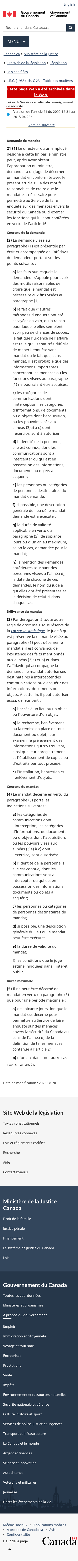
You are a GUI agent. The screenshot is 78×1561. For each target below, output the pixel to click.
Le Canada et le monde (21, 1443)
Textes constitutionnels (21, 1123)
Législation (58, 63)
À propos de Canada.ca (25, 1529)
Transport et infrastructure (24, 1433)
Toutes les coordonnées (22, 1295)
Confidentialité (18, 1534)
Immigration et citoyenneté (24, 1336)
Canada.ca (12, 54)
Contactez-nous (15, 1172)
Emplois (9, 1326)
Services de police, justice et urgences (32, 1424)
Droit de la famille (17, 1218)
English (69, 4)
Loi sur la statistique (28, 630)
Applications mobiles (49, 1525)
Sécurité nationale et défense (26, 1404)
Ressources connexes (20, 1133)
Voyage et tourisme (18, 1346)
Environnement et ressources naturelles (34, 1394)
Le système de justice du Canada (28, 1248)
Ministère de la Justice (41, 54)
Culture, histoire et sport (22, 1414)
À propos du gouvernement (25, 1315)
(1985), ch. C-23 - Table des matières (40, 80)
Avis (52, 1529)
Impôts (8, 1385)
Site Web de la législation (26, 63)
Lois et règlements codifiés (24, 1143)
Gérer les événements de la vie (27, 1502)
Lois (6, 1257)
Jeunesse (10, 1492)
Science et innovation (20, 1463)
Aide (6, 1162)
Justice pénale (14, 1228)
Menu (18, 41)
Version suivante (41, 125)
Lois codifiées (17, 71)
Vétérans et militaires (20, 1482)
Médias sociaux (15, 1525)
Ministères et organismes (23, 1305)
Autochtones (13, 1472)
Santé (7, 1375)
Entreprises (12, 1355)
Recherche (11, 1152)
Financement (13, 1238)
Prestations (12, 1365)
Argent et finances (17, 1453)
